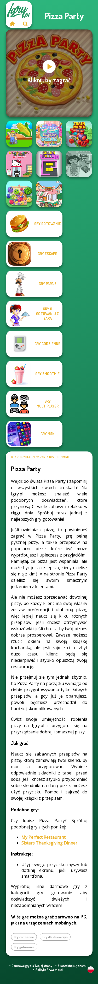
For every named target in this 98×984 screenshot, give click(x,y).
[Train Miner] (79, 134)
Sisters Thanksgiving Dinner (49, 843)
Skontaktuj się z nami (72, 966)
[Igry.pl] (12, 24)
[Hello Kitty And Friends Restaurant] (19, 164)
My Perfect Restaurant (43, 837)
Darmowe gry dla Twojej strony (32, 966)
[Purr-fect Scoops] (49, 194)
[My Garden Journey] (19, 134)
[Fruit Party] (19, 194)
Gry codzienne (24, 937)
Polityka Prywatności (49, 970)
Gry (13, 457)
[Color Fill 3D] (49, 164)
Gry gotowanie (59, 457)
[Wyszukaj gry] (25, 24)
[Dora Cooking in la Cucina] (79, 164)
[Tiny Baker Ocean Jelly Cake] (49, 134)
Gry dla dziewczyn (32, 457)
